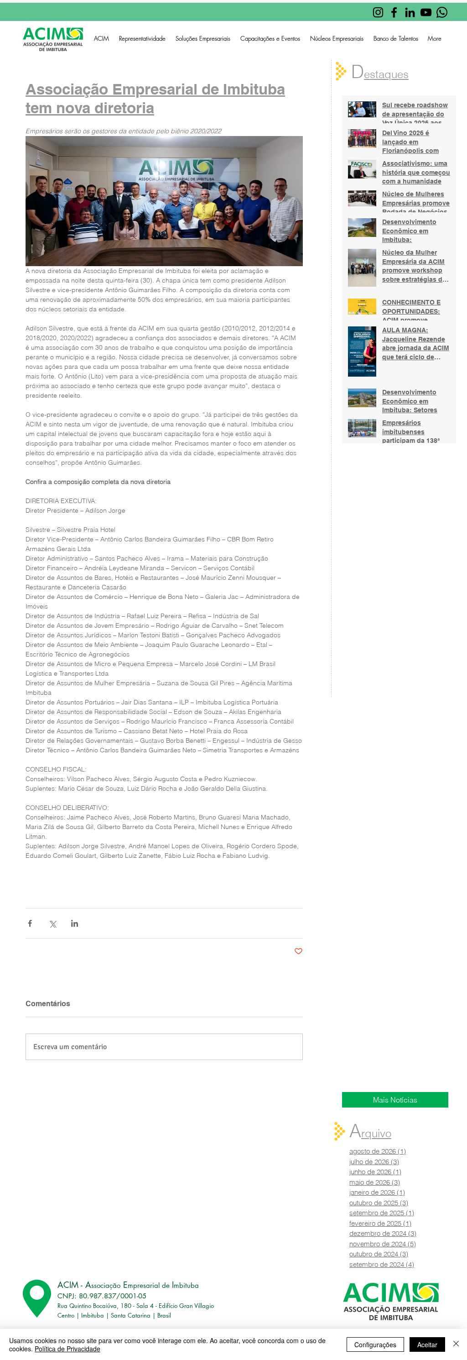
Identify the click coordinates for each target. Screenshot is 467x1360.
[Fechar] (456, 1344)
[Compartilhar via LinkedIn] (74, 923)
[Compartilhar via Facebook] (30, 923)
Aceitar (427, 1344)
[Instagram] (378, 12)
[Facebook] (394, 12)
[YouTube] (426, 12)
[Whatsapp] (442, 12)
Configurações (375, 1344)
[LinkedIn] (410, 12)
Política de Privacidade (67, 1348)
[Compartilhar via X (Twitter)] (52, 923)
